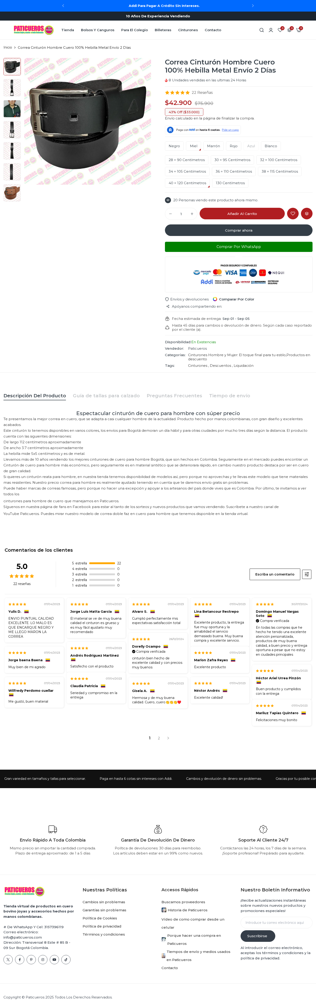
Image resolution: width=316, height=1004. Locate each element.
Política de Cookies (100, 918)
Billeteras (163, 30)
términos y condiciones (282, 953)
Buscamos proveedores (183, 902)
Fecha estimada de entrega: (196, 319)
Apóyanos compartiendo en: (197, 306)
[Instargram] (42, 959)
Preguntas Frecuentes (174, 395)
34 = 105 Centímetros (187, 171)
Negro (174, 146)
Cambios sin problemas (104, 902)
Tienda (67, 30)
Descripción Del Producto (34, 395)
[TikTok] (66, 959)
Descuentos (220, 365)
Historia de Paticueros (188, 910)
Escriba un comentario (274, 574)
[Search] (261, 30)
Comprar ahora (238, 230)
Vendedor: (174, 348)
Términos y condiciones (104, 934)
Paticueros (197, 348)
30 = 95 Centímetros (232, 160)
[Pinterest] (31, 959)
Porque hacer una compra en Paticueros (194, 939)
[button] (252, 6)
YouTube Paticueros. (21, 513)
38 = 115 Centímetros (280, 171)
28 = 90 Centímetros (187, 160)
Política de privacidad (102, 926)
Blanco (271, 146)
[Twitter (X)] (8, 959)
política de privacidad (260, 958)
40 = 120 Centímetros (187, 183)
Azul (251, 146)
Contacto (213, 30)
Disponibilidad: (178, 342)
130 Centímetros (230, 183)
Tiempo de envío (229, 395)
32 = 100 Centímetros (278, 160)
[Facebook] (19, 959)
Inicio (7, 47)
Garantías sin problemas (104, 910)
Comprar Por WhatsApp (239, 247)
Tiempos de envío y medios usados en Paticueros (198, 955)
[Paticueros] (33, 30)
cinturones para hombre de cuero (33, 501)
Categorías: (175, 355)
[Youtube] (54, 959)
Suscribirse (257, 936)
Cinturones (188, 30)
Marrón (213, 146)
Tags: (170, 366)
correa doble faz (114, 513)
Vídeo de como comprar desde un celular (192, 923)
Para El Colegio (134, 30)
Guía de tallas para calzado (106, 395)
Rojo (234, 146)
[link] (271, 30)
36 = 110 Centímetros (234, 171)
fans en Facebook (75, 507)
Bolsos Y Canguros (97, 30)
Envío (170, 118)
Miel (193, 146)
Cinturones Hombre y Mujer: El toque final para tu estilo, (237, 355)
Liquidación (243, 365)
